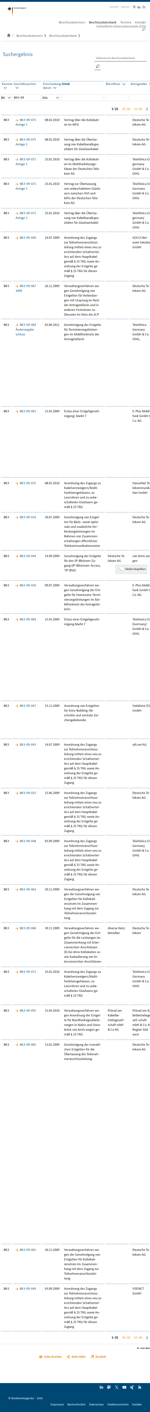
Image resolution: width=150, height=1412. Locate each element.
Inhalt (66, 84)
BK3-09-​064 (28, 889)
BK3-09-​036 (28, 585)
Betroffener (113, 84)
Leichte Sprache (134, 7)
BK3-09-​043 (28, 744)
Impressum (57, 1404)
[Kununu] (139, 1388)
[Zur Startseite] (17, 12)
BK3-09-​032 (28, 792)
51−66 (138, 108)
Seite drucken (53, 1356)
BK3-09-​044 (28, 555)
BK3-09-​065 (28, 1249)
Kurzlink (100, 1356)
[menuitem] (103, 22)
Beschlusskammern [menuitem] (72, 22)
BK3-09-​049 (28, 1288)
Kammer (7, 84)
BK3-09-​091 (28, 1010)
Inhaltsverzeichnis (118, 1404)
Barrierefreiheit (76, 1404)
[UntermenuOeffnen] (45, 35)
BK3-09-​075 (28, 483)
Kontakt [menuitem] (140, 22)
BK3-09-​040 (28, 237)
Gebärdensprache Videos (138, 7)
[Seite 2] (146, 109)
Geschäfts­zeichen (25, 84)
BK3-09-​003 (28, 411)
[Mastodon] (109, 1388)
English (125, 6)
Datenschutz (96, 1404)
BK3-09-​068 (28, 928)
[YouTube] (124, 1388)
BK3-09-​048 (28, 840)
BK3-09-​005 (28, 1044)
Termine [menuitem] (125, 22)
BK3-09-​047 (28, 705)
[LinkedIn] (101, 1388)
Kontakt (114, 6)
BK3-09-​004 (28, 619)
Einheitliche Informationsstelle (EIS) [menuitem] (121, 26)
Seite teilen (79, 1356)
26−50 (126, 108)
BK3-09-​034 (28, 517)
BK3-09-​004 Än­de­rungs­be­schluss (26, 329)
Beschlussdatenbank (63, 35)
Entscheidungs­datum (53, 86)
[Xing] (132, 1388)
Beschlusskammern (29, 35)
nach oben (145, 1348)
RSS (144, 7)
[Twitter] (117, 1388)
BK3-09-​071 (28, 971)
